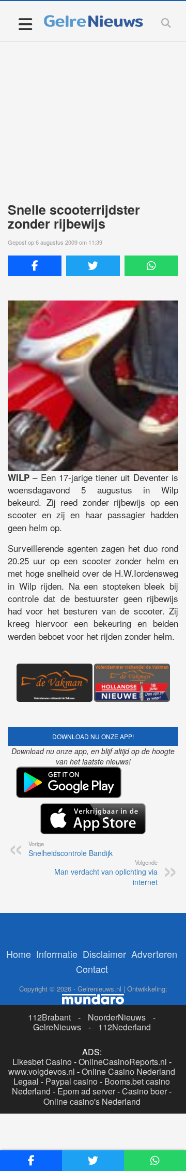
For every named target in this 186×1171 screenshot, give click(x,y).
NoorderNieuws (117, 1017)
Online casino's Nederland (92, 1101)
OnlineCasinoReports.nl (123, 1062)
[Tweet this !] (93, 266)
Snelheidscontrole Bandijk (70, 848)
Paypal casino (71, 1081)
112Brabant (49, 1017)
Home (18, 953)
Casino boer (144, 1091)
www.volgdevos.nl (41, 1071)
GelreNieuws (57, 1027)
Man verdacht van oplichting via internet (106, 872)
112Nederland (124, 1027)
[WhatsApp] (151, 266)
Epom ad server (86, 1091)
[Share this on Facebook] (34, 266)
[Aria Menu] (25, 23)
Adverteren (154, 953)
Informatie (57, 953)
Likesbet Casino (42, 1062)
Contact (92, 968)
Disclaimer (104, 953)
